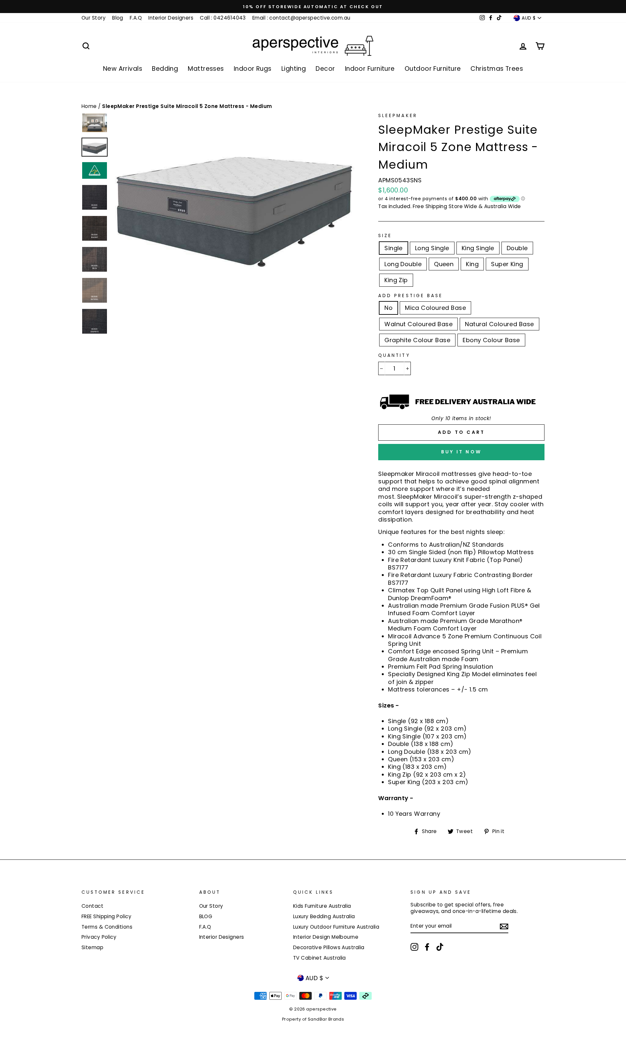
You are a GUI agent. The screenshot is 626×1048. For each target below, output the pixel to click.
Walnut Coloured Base (418, 324)
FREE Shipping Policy (106, 916)
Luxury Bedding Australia (324, 916)
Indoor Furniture (370, 68)
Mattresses (206, 68)
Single (393, 248)
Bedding (165, 68)
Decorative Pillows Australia (329, 947)
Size (385, 236)
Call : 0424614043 (223, 17)
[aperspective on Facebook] (427, 947)
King (472, 264)
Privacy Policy (99, 937)
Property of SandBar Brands (313, 1019)
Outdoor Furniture (433, 68)
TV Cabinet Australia (319, 957)
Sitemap (92, 947)
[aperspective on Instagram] (414, 947)
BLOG (206, 916)
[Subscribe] (504, 926)
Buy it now (461, 451)
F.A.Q (136, 17)
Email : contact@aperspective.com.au (301, 17)
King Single (478, 248)
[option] (313, 6)
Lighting (293, 68)
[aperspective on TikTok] (440, 947)
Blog (117, 17)
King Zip (396, 280)
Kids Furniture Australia (322, 906)
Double (517, 248)
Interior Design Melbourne (325, 937)
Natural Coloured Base (499, 324)
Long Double (403, 264)
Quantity (394, 355)
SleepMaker (397, 116)
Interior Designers (170, 17)
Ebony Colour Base (491, 340)
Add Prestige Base (410, 296)
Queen (444, 264)
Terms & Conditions (107, 926)
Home (90, 106)
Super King (507, 264)
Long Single (432, 248)
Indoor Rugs (253, 68)
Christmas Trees (496, 68)
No (388, 308)
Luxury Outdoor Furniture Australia (336, 926)
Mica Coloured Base (435, 308)
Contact (92, 906)
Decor (325, 68)
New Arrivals (122, 68)
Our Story (94, 17)
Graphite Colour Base (417, 340)
